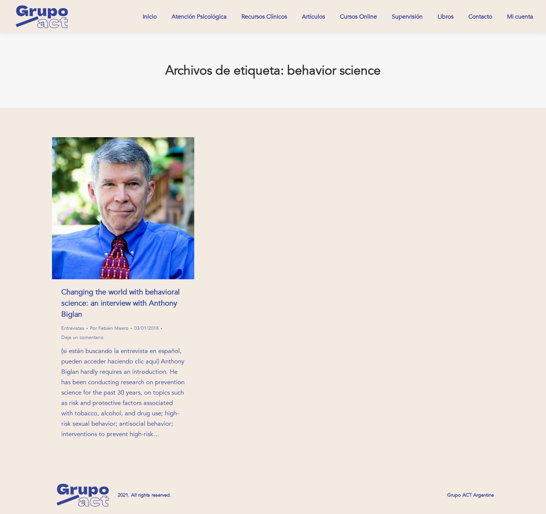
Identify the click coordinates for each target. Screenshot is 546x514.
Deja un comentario (82, 337)
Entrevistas (72, 328)
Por (109, 328)
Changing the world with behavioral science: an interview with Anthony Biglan (120, 303)
